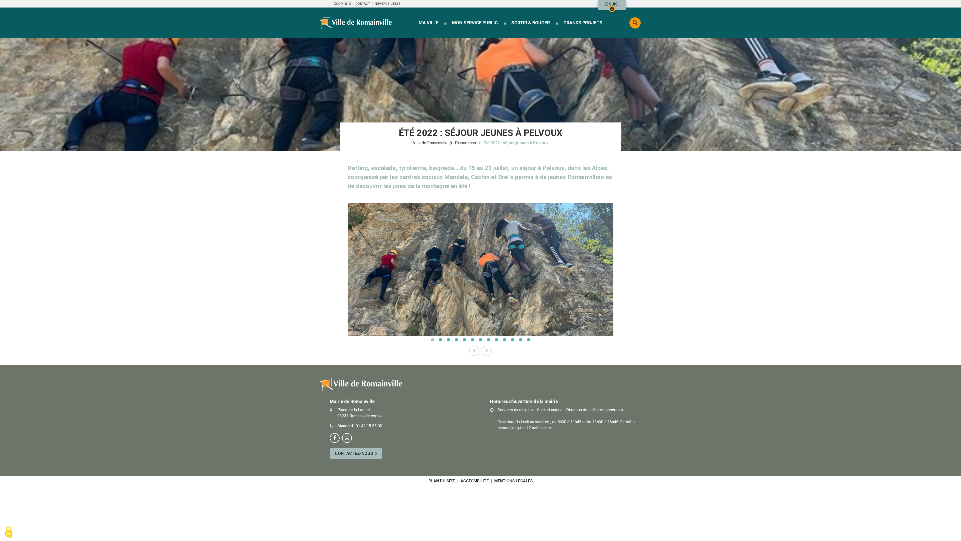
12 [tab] (520, 339)
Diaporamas (465, 143)
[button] (428, 23)
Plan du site (441, 481)
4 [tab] (456, 339)
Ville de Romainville (430, 143)
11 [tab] (512, 339)
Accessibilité (474, 481)
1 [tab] (432, 339)
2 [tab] (440, 339)
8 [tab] (488, 339)
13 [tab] (528, 339)
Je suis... (612, 4)
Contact (363, 4)
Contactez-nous (354, 453)
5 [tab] (464, 339)
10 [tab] (504, 339)
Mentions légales (513, 481)
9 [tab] (496, 339)
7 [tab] (480, 339)
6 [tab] (472, 339)
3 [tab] (448, 339)
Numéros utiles (388, 4)
